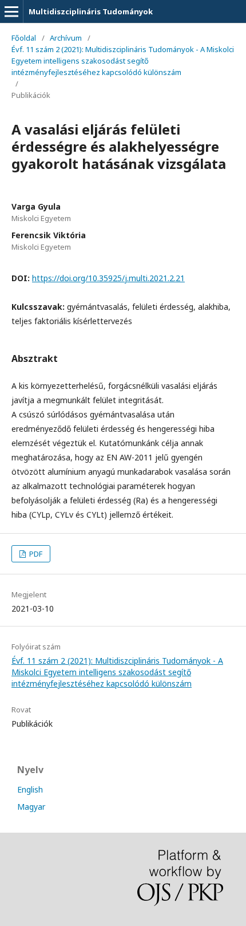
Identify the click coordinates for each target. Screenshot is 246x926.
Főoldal (23, 38)
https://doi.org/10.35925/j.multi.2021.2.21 (108, 278)
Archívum (66, 38)
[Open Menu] (11, 11)
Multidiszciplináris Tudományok (91, 11)
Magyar (31, 806)
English (30, 789)
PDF (34, 554)
